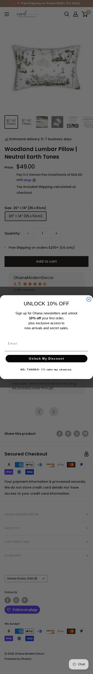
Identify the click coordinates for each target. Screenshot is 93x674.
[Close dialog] (89, 299)
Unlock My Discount (46, 358)
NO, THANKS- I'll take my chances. (47, 369)
